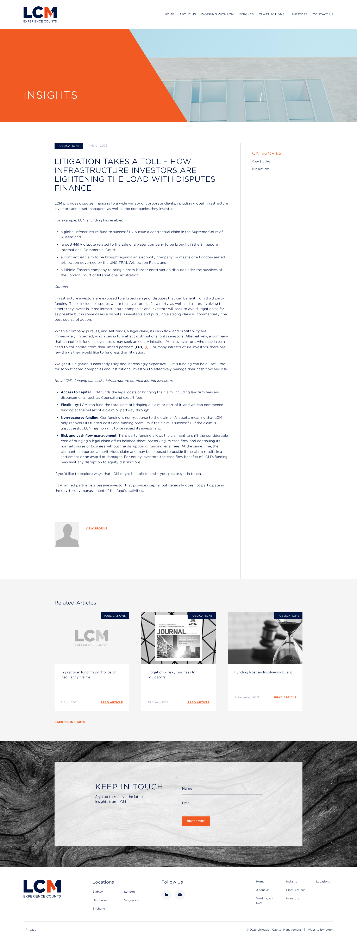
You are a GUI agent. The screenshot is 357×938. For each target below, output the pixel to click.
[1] (146, 347)
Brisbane (99, 908)
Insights (246, 14)
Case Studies (261, 161)
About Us (187, 14)
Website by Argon (320, 929)
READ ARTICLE (112, 702)
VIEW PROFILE (96, 528)
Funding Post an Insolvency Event (263, 672)
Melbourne (100, 900)
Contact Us (323, 14)
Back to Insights (70, 722)
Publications (69, 145)
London (129, 891)
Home (169, 14)
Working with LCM (217, 14)
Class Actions (271, 14)
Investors (299, 14)
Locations (323, 881)
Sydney (98, 891)
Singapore (131, 900)
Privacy (31, 929)
